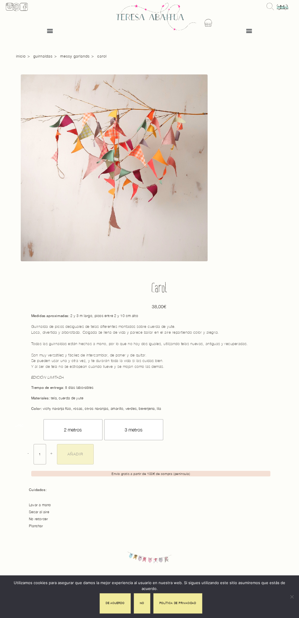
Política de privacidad (178, 602)
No (142, 602)
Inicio (21, 56)
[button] (50, 30)
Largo (19, 425)
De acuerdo (115, 602)
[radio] (73, 429)
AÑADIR (74, 454)
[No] (292, 597)
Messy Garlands (75, 56)
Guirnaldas (43, 56)
